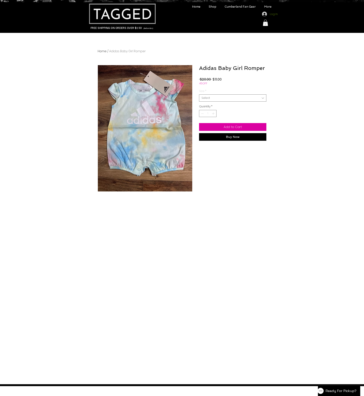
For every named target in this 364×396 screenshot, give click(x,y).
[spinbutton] (207, 113)
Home (102, 51)
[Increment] (213, 113)
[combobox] (232, 98)
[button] (212, 7)
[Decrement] (202, 113)
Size (202, 91)
